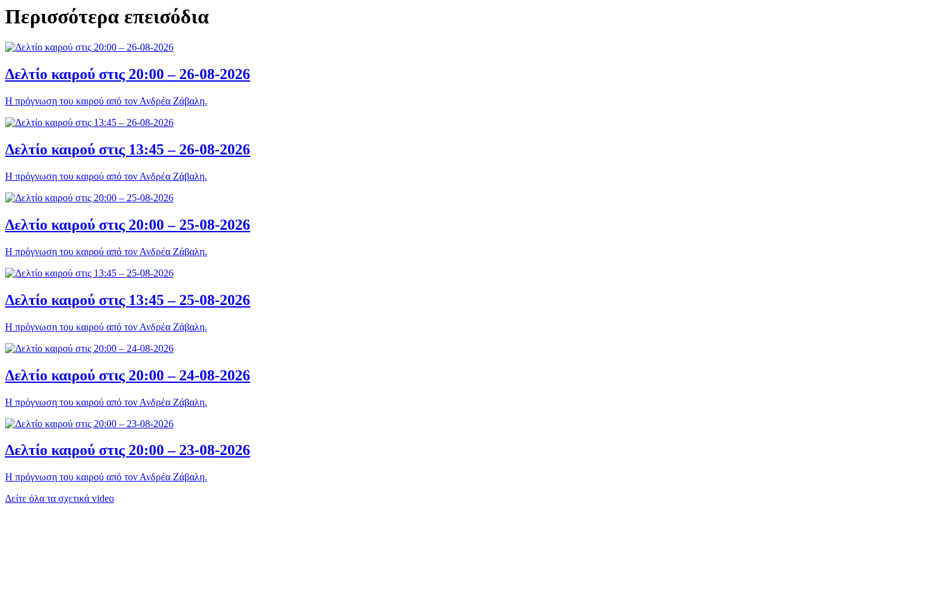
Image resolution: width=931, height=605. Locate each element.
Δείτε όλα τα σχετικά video (59, 498)
